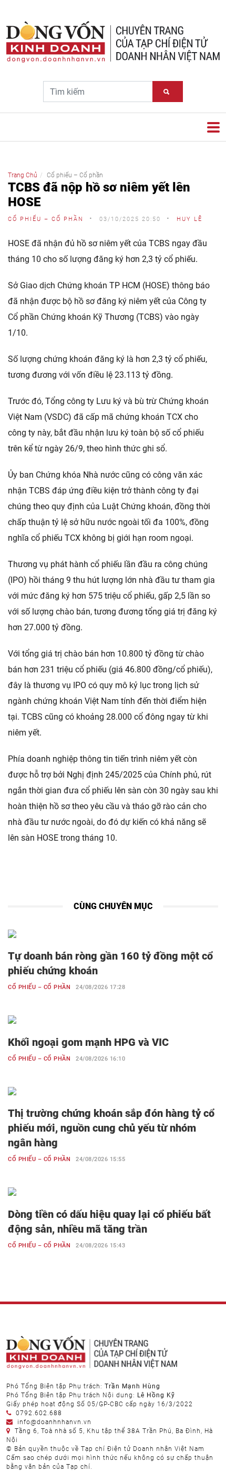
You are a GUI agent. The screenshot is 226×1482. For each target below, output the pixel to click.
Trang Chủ (22, 175)
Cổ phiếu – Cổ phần (39, 987)
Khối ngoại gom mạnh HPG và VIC (88, 1042)
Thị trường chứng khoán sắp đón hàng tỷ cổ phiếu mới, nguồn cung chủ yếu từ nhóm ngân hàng (111, 1128)
